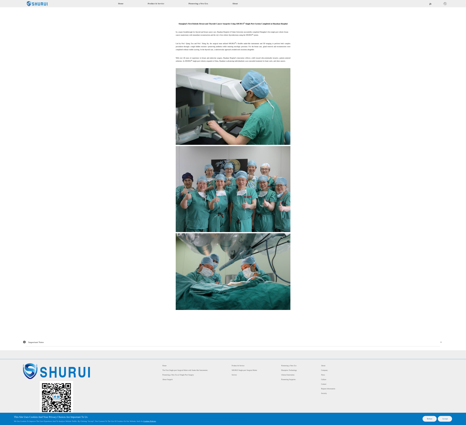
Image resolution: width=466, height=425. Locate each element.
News (323, 375)
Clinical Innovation (287, 375)
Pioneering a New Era (198, 3)
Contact (323, 384)
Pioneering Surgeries (288, 379)
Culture (323, 379)
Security (324, 393)
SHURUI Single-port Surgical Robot (244, 370)
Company (324, 370)
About (235, 3)
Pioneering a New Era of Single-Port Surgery (178, 375)
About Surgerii (167, 379)
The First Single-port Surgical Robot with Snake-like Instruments (185, 370)
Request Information (328, 389)
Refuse (429, 419)
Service (234, 375)
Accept (445, 419)
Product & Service (156, 3)
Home (120, 3)
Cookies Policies (149, 421)
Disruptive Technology (289, 370)
